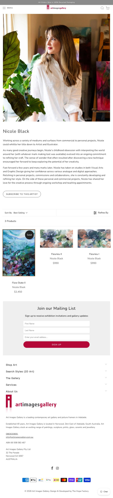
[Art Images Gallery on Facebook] (52, 468)
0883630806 (12, 434)
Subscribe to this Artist (22, 194)
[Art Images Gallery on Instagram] (57, 468)
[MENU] (1, 8)
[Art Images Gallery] (56, 8)
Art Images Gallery (40, 491)
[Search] (102, 8)
